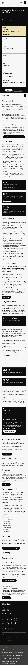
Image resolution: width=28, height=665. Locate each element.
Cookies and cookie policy (17, 658)
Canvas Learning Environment (8, 652)
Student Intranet (17, 649)
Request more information (14, 137)
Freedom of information (18, 655)
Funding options (7, 454)
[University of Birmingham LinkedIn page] (7, 619)
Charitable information (6, 658)
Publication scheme (19, 652)
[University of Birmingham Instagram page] (3, 619)
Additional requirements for (8, 343)
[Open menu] (25, 2)
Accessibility (17, 646)
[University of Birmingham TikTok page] (3, 623)
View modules (6, 297)
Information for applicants (7, 655)
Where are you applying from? (9, 20)
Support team (6, 597)
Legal (6, 646)
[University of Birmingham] (6, 2)
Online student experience (9, 580)
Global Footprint (7, 629)
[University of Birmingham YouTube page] (15, 623)
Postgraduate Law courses (9, 6)
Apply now (8, 90)
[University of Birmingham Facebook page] (15, 619)
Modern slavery (11, 646)
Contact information (14, 661)
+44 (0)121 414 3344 (8, 613)
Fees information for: (7, 360)
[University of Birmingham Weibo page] (7, 623)
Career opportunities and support (10, 548)
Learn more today (18, 90)
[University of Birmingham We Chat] (11, 623)
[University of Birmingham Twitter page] (11, 619)
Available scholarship (9, 431)
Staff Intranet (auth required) (8, 649)
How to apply (6, 484)
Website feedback (5, 661)
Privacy (3, 646)
